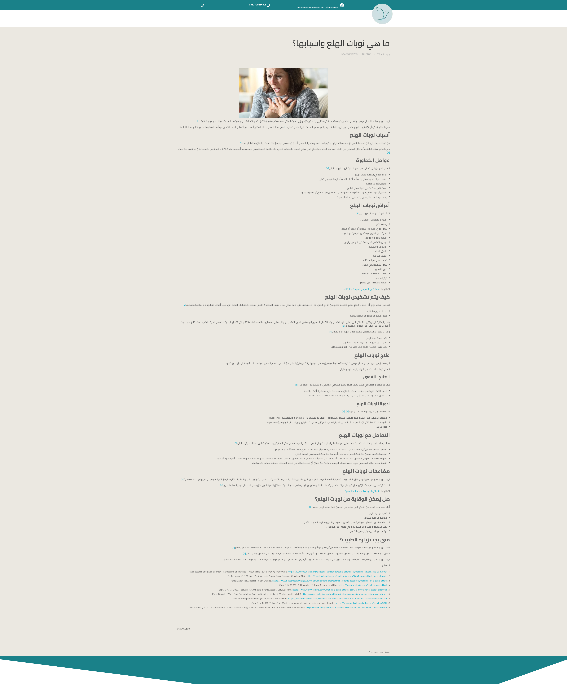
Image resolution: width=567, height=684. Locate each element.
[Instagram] (331, 670)
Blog (368, 54)
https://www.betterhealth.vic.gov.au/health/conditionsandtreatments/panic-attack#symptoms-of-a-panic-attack (329, 580)
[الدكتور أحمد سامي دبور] (382, 13)
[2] (240, 143)
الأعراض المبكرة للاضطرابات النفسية (362, 491)
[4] (184, 305)
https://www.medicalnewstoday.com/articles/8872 (361, 603)
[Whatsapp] (202, 5)
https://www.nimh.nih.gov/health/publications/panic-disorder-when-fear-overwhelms (344, 594)
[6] (347, 411)
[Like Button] (187, 628)
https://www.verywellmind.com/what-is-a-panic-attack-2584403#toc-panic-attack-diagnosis (340, 589)
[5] (343, 325)
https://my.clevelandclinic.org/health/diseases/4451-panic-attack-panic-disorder (347, 576)
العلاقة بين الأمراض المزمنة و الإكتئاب (361, 289)
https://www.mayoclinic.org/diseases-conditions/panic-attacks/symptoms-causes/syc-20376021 (337, 571)
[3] (357, 213)
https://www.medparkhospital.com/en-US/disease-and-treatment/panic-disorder (346, 607)
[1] (198, 121)
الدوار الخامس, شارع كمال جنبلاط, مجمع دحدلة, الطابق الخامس (317, 7)
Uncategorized (349, 54)
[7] (182, 479)
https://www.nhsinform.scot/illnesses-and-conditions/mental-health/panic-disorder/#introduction (337, 598)
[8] (310, 507)
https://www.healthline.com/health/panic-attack (363, 585)
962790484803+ (257, 4)
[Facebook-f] (353, 670)
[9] (233, 547)
